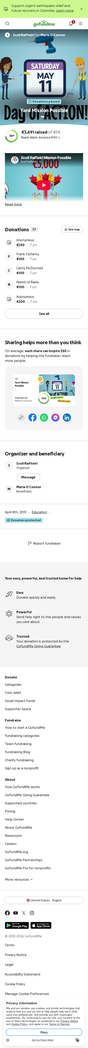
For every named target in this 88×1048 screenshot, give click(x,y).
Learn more (65, 10)
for (39, 35)
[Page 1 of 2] (42, 116)
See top (74, 229)
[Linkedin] (67, 417)
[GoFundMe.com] (44, 23)
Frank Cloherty (27, 254)
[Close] (81, 9)
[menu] (81, 23)
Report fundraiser (47, 543)
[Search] (7, 23)
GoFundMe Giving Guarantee (38, 646)
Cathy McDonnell (29, 268)
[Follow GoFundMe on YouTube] (15, 913)
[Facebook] (32, 417)
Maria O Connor (28, 487)
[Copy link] (21, 417)
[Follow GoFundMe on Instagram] (32, 913)
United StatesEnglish (46, 900)
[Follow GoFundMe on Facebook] (7, 913)
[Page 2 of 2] (46, 116)
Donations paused (46, 101)
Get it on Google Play (17, 925)
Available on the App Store (40, 925)
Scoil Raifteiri (26, 463)
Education (39, 512)
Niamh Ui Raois (27, 282)
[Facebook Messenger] (55, 417)
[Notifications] (71, 23)
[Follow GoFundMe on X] (24, 913)
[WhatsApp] (44, 417)
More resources (17, 879)
